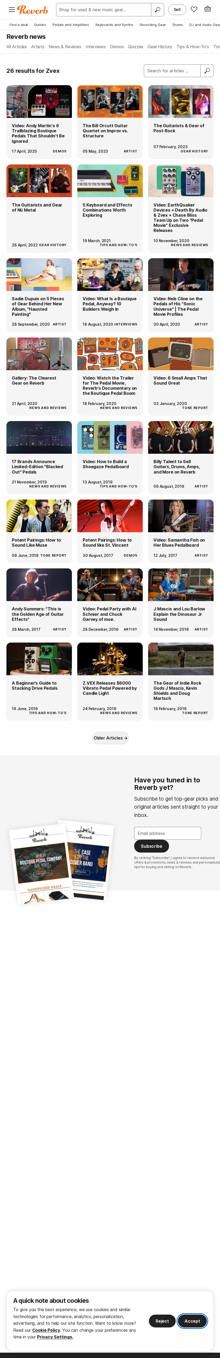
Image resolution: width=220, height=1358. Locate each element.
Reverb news (26, 36)
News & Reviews (65, 46)
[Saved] (194, 9)
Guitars (40, 24)
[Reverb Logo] (32, 9)
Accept (192, 1321)
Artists (37, 46)
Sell (177, 9)
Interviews (96, 46)
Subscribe (151, 846)
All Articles (16, 46)
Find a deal (19, 24)
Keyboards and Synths (114, 24)
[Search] (157, 9)
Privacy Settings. (55, 1337)
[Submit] (207, 70)
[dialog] (110, 1321)
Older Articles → (111, 738)
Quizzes (135, 46)
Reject (162, 1321)
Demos (117, 46)
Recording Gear (153, 24)
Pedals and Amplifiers (71, 24)
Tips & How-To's (193, 46)
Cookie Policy (46, 1330)
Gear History (160, 46)
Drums (178, 24)
